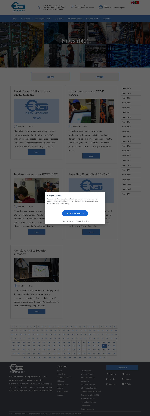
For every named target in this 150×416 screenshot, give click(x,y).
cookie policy (64, 203)
